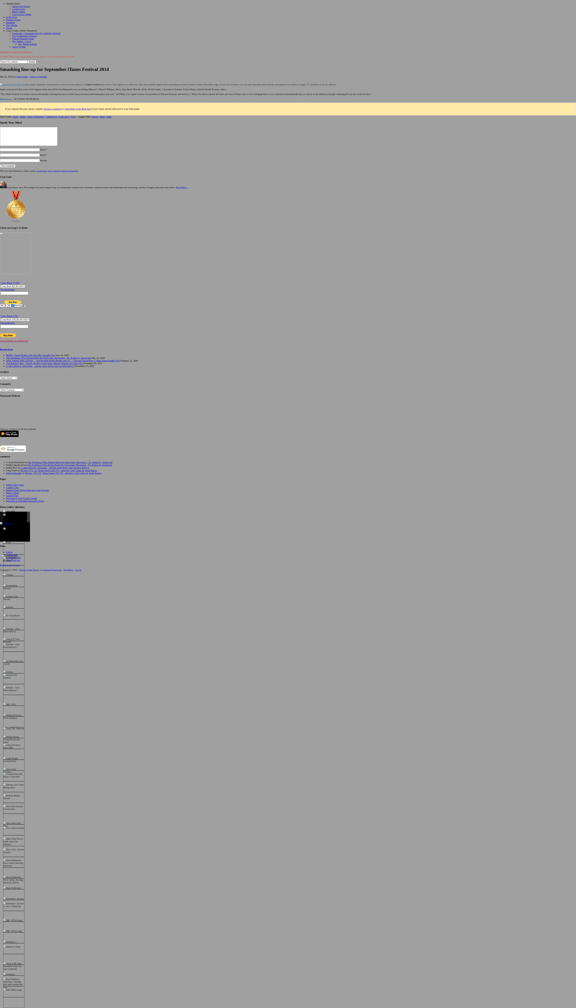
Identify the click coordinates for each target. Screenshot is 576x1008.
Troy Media (11, 25)
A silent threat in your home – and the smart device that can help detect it (40, 366)
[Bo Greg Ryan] (11, 615)
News (73, 116)
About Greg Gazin (21, 6)
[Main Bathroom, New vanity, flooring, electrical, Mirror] (13, 880)
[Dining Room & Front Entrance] (13, 716)
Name (42, 149)
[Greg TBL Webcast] (13, 728)
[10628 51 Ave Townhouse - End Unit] (13, 518)
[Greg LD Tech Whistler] (13, 640)
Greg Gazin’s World (21, 14)
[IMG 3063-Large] (12, 990)
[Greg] (6, 529)
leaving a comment (52, 109)
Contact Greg (18, 9)
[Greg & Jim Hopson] (13, 676)
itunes (102, 116)
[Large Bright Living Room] (13, 760)
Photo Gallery (18, 11)
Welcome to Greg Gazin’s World (21, 498)
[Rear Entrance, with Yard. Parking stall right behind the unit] (13, 983)
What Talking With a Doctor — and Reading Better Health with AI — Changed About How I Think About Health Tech (63, 360)
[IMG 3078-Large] (12, 920)
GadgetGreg (51, 116)
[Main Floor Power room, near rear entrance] (13, 842)
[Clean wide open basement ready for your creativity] (13, 966)
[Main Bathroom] (12, 888)
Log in (78, 570)
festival (95, 116)
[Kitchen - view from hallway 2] (13, 646)
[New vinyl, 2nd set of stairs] (13, 851)
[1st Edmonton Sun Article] (13, 662)
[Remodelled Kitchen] (13, 559)
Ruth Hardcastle (13, 473)
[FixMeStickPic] (10, 556)
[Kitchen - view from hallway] (13, 630)
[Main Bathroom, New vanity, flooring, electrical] (13, 863)
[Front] (7, 542)
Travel (9, 28)
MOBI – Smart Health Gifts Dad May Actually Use (30, 355)
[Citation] (8, 575)
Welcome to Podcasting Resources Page (25, 501)
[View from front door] (13, 824)
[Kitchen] (8, 607)
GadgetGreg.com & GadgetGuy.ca (16, 52)
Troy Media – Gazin (21, 41)
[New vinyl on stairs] (13, 828)
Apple (15, 116)
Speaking (10, 22)
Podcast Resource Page (23, 38)
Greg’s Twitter (19, 47)
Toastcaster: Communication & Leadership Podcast (36, 33)
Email (42, 155)
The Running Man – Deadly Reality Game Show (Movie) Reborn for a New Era (44, 363)
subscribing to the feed (77, 109)
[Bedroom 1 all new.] (13, 898)
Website (43, 160)
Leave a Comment (38, 76)
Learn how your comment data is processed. (57, 171)
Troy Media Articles (27, 44)
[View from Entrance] (13, 770)
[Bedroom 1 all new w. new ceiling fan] (13, 905)
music (109, 116)
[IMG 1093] (9, 704)
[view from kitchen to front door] (13, 808)
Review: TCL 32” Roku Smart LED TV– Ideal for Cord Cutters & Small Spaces (59, 470)
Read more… (6, 99)
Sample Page (12, 495)
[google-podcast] (13, 451)
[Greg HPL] (9, 511)
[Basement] (9, 974)
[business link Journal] (13, 598)
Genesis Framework (52, 570)
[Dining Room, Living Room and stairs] (13, 740)
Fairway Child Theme (29, 570)
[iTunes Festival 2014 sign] (13, 84)
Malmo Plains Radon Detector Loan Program (27, 490)
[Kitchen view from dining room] (13, 786)
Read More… (182, 187)
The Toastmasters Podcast (24, 36)
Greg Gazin (22, 76)
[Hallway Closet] (11, 946)
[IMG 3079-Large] (12, 931)
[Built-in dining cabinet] (13, 797)
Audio (22, 116)
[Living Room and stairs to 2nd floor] (13, 775)
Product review (13, 20)
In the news (11, 17)
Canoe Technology (35, 116)
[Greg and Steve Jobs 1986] (13, 746)
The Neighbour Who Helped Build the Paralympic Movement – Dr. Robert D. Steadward (48, 358)
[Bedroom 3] (9, 942)
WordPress (68, 570)
